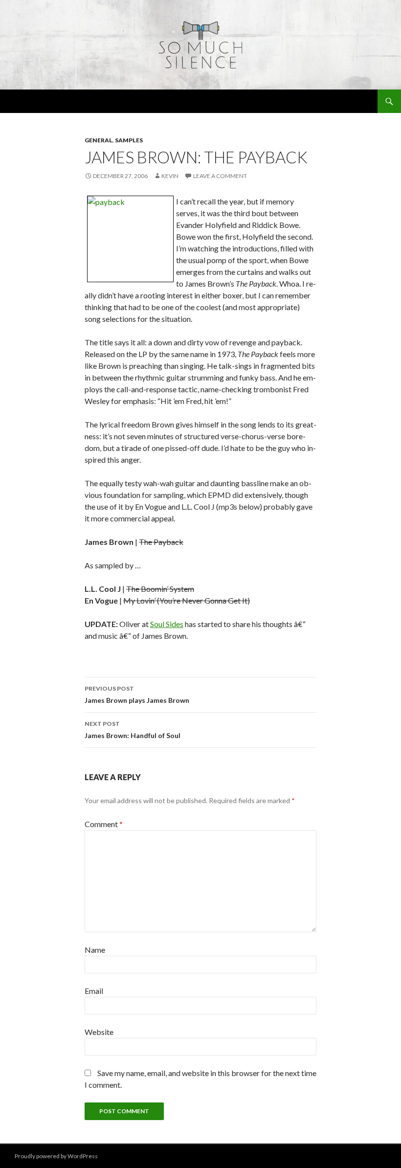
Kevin (169, 176)
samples (129, 140)
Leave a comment (220, 176)
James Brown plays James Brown (137, 694)
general (98, 140)
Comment (104, 824)
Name (95, 949)
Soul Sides (166, 624)
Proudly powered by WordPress (56, 1156)
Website (99, 1031)
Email (94, 990)
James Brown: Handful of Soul (132, 730)
